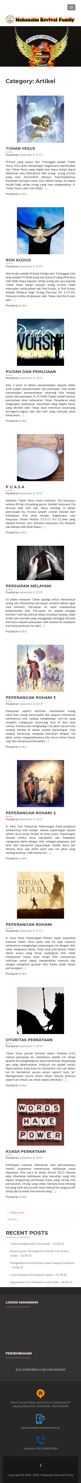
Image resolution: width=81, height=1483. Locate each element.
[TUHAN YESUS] (40, 118)
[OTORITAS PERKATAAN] (40, 1010)
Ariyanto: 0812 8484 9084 (41, 1448)
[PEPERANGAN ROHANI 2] (40, 783)
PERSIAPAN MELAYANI (28, 586)
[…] (44, 188)
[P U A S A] (40, 457)
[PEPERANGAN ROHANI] (40, 894)
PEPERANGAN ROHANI (29, 924)
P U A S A (15, 487)
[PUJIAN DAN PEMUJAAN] (40, 342)
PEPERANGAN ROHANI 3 (31, 697)
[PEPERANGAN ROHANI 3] (40, 668)
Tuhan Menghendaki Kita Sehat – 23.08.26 (37, 1243)
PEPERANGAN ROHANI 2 (31, 813)
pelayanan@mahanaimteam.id (40, 1427)
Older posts (15, 1212)
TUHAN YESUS (20, 148)
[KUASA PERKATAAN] (40, 1121)
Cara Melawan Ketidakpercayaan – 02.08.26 (38, 1274)
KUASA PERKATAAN (26, 1151)
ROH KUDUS (18, 260)
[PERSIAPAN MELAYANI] (40, 562)
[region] (40, 46)
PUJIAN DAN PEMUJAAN (31, 371)
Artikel (22, 194)
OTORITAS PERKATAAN (29, 1040)
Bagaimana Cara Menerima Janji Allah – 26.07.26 (41, 1282)
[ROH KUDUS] (40, 230)
